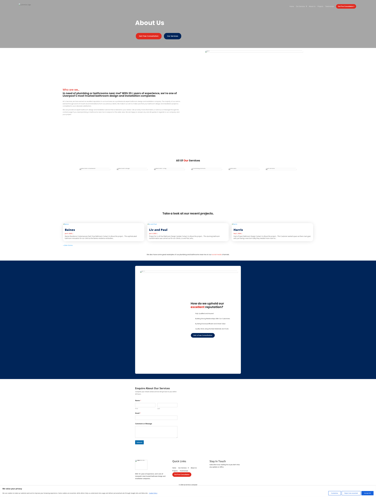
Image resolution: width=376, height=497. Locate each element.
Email (138, 413)
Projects (320, 6)
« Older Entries (68, 245)
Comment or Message (143, 424)
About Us (312, 6)
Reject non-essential (351, 493)
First (136, 408)
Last (158, 408)
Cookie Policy (153, 493)
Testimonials (329, 6)
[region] (188, 491)
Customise (334, 493)
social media (217, 254)
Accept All (367, 493)
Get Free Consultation (148, 36)
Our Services (300, 6)
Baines (70, 230)
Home (292, 6)
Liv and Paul (158, 230)
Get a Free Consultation (202, 335)
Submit (139, 442)
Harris (238, 230)
